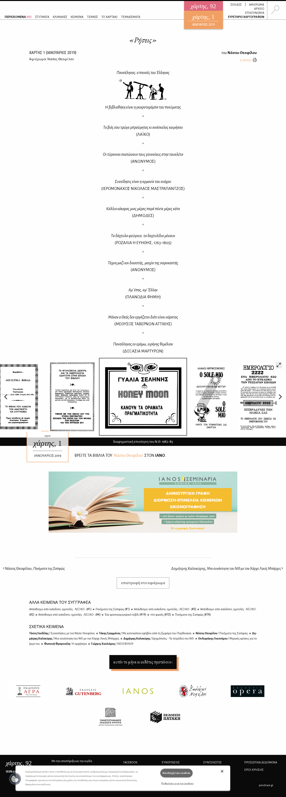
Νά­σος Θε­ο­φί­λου (221, 633)
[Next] (279, 396)
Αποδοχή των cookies (176, 773)
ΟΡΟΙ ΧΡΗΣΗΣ (254, 769)
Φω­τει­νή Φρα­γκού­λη (65, 643)
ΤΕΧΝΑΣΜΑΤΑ (130, 16)
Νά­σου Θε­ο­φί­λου (128, 455)
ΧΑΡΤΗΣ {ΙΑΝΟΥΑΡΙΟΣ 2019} (52, 52)
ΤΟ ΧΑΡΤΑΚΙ (109, 16)
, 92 (19, 763)
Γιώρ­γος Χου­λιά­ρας (112, 643)
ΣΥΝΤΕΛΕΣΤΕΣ (212, 762)
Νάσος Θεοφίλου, (34, 568)
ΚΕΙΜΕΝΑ (77, 16)
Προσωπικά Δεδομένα (260, 762)
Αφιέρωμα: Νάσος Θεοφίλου (51, 59)
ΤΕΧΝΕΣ (92, 16)
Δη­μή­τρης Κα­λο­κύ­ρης (158, 638)
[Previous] (6, 396)
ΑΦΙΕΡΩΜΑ (256, 4)
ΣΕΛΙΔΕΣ (236, 4)
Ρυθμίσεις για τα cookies (177, 783)
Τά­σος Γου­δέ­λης (62, 633)
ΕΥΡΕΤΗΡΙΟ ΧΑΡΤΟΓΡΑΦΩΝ (246, 16)
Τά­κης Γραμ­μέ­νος (145, 633)
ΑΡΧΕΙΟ (259, 8)
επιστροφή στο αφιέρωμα (143, 583)
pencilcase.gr (266, 785)
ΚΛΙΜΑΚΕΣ (60, 16)
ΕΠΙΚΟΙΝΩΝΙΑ (254, 12)
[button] (15, 779)
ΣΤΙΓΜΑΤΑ (42, 16)
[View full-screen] (278, 365)
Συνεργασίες (171, 762)
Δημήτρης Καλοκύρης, (226, 568)
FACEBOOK (130, 762)
